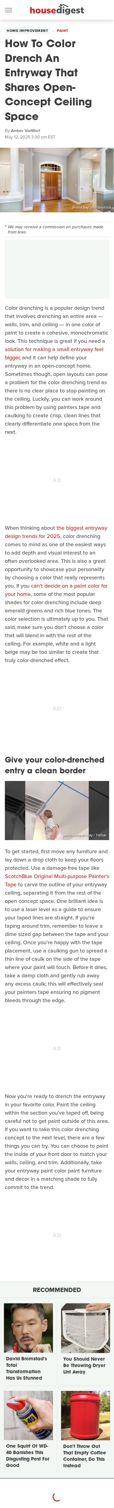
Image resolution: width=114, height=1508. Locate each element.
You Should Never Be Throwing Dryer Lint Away (84, 1366)
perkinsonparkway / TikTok (84, 835)
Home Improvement (27, 30)
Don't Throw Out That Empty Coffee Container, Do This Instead (84, 1456)
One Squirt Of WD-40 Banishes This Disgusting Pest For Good (27, 1456)
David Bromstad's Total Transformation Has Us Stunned (26, 1369)
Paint (62, 30)
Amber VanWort (25, 130)
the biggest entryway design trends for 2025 (56, 532)
